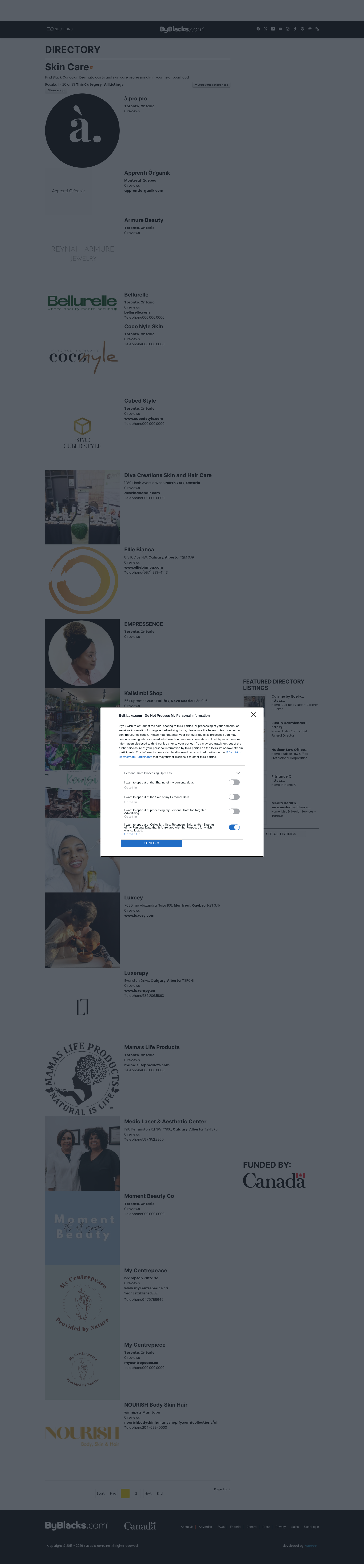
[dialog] (182, 782)
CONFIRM (151, 843)
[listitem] (182, 773)
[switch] (234, 782)
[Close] (255, 716)
